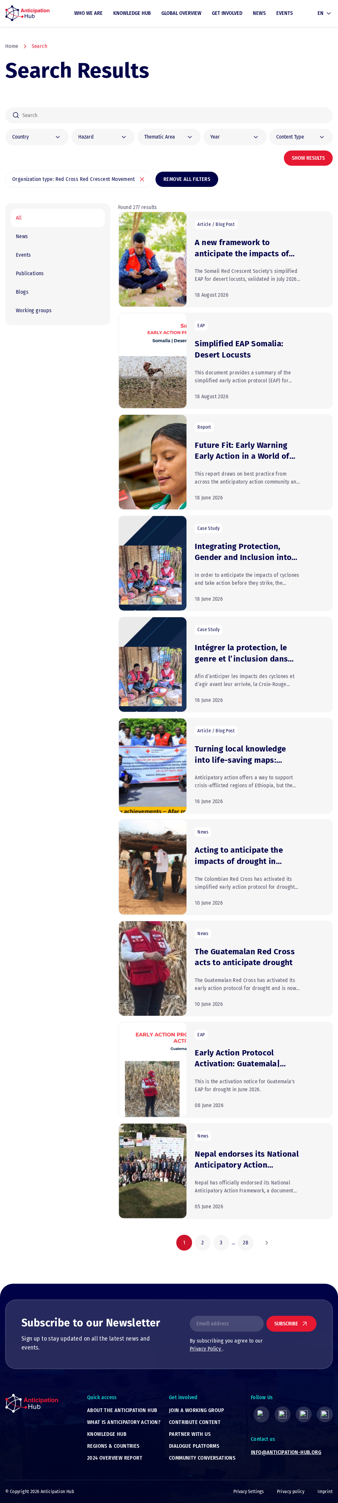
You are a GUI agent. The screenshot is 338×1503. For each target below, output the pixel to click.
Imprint (325, 1491)
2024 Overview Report (114, 1458)
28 (245, 1242)
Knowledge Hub (132, 13)
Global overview (181, 13)
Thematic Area (159, 137)
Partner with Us (190, 1434)
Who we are (88, 13)
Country (20, 137)
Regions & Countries (113, 1446)
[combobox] (169, 115)
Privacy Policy (206, 1349)
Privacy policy (291, 1491)
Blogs (22, 292)
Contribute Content (194, 1422)
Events (284, 13)
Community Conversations (202, 1458)
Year (215, 137)
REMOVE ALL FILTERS (186, 179)
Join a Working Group (196, 1410)
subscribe (286, 1323)
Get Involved (227, 13)
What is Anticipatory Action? (123, 1422)
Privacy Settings (248, 1491)
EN (320, 13)
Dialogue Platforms (194, 1446)
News (259, 13)
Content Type (290, 137)
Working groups (34, 310)
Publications (30, 273)
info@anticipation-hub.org (286, 1452)
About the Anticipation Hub (122, 1410)
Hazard (86, 137)
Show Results (308, 158)
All (18, 218)
